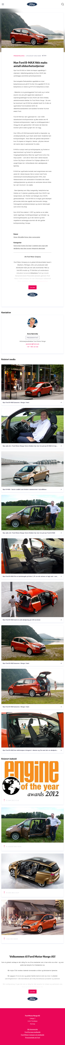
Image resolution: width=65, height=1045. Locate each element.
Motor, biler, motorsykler (32, 237)
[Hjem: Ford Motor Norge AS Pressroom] (32, 4)
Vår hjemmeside (32, 1029)
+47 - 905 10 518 (32, 347)
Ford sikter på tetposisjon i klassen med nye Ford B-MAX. (30, 851)
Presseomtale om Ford (32, 1037)
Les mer (32, 287)
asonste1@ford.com (32, 344)
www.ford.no (43, 281)
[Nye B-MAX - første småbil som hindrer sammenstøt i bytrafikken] (32, 469)
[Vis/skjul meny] (3, 4)
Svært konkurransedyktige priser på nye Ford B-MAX (28, 897)
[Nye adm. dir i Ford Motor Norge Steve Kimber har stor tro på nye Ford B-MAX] (32, 512)
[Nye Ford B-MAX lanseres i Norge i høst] (32, 643)
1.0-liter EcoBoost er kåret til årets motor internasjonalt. (30, 804)
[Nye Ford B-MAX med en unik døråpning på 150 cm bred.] (32, 599)
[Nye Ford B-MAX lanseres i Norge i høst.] (32, 382)
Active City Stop (26, 246)
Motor (16, 237)
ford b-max (17, 246)
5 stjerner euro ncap (38, 246)
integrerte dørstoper (38, 248)
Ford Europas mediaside (32, 1032)
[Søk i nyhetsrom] (62, 4)
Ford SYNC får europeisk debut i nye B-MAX (24, 943)
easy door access (25, 248)
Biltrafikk (21, 237)
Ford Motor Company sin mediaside (32, 1035)
